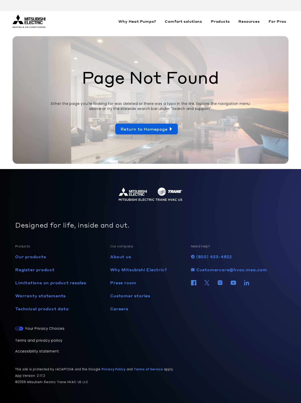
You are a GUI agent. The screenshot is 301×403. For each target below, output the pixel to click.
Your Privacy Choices (45, 328)
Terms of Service (148, 369)
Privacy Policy (114, 369)
